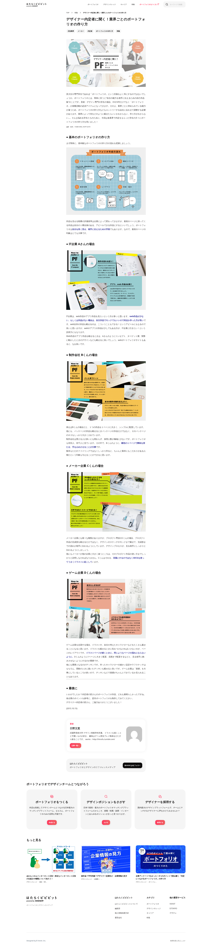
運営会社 (118, 917)
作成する (52, 822)
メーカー (81, 31)
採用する (160, 822)
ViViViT (172, 904)
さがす (106, 822)
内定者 (90, 31)
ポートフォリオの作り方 (104, 31)
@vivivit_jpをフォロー (132, 765)
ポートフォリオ (93, 4)
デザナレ (173, 913)
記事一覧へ (75, 745)
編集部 (117, 908)
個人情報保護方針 (122, 913)
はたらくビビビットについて (126, 904)
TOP (67, 13)
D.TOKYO (173, 908)
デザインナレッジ (109, 4)
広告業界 (71, 31)
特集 (133, 4)
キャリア (124, 4)
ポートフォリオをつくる (148, 4)
